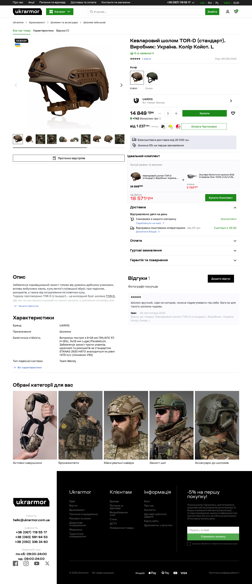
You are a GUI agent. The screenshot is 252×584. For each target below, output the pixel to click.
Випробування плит (119, 513)
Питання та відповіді (52, 3)
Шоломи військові (94, 22)
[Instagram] (26, 564)
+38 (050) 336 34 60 (31, 542)
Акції (31, 3)
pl (217, 2)
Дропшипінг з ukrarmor (158, 525)
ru (210, 2)
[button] (27, 11)
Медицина (75, 529)
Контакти (149, 510)
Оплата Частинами (204, 126)
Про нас (18, 3)
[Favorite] (233, 113)
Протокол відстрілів (71, 158)
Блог (147, 501)
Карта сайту (151, 521)
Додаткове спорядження (77, 523)
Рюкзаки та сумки (80, 518)
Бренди (114, 501)
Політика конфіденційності (224, 572)
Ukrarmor (18, 22)
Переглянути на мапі (148, 223)
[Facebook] (15, 564)
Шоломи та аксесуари (64, 22)
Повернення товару (122, 527)
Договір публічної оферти (155, 515)
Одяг (72, 501)
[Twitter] (47, 564)
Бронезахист (37, 22)
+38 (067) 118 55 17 (31, 532)
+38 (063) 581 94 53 (31, 537)
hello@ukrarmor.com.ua (31, 520)
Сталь (113, 519)
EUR (236, 2)
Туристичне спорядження (77, 535)
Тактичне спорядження (83, 514)
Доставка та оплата (83, 3)
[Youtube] (36, 564)
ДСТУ (113, 523)
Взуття (73, 505)
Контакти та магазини (115, 3)
